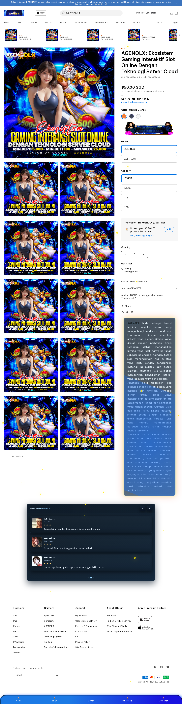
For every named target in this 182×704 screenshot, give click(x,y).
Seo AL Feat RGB (162, 682)
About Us (111, 616)
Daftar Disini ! (101, 4)
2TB (126, 207)
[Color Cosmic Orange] (124, 116)
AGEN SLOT (130, 158)
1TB (126, 197)
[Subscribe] (56, 675)
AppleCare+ (50, 616)
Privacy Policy (82, 642)
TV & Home (18, 642)
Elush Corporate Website (119, 631)
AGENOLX (129, 149)
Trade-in (48, 642)
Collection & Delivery (86, 621)
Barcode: (143, 77)
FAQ (77, 637)
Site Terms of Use (84, 647)
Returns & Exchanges (86, 626)
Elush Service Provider (55, 631)
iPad (15, 621)
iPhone (16, 626)
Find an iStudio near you (119, 621)
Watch (16, 631)
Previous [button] (5, 3)
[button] (6, 22)
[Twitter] (128, 313)
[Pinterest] (133, 313)
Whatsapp (127, 701)
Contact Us (81, 631)
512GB (127, 188)
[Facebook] (123, 313)
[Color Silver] (138, 116)
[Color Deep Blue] (131, 116)
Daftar (91, 701)
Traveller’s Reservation (56, 647)
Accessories (19, 647)
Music (16, 637)
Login (54, 701)
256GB (128, 178)
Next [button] (176, 3)
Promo (18, 701)
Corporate (49, 621)
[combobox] (91, 13)
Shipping (138, 91)
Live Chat (163, 701)
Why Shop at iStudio (117, 626)
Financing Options (53, 637)
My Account (81, 616)
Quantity (126, 247)
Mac (15, 616)
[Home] (14, 13)
